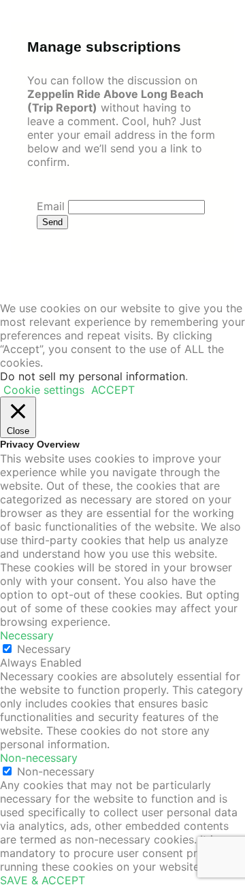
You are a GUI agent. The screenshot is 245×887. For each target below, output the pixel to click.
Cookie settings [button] (43, 390)
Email (51, 206)
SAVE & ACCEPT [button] (42, 880)
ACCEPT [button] (113, 390)
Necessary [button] (27, 635)
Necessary (44, 649)
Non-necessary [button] (39, 758)
